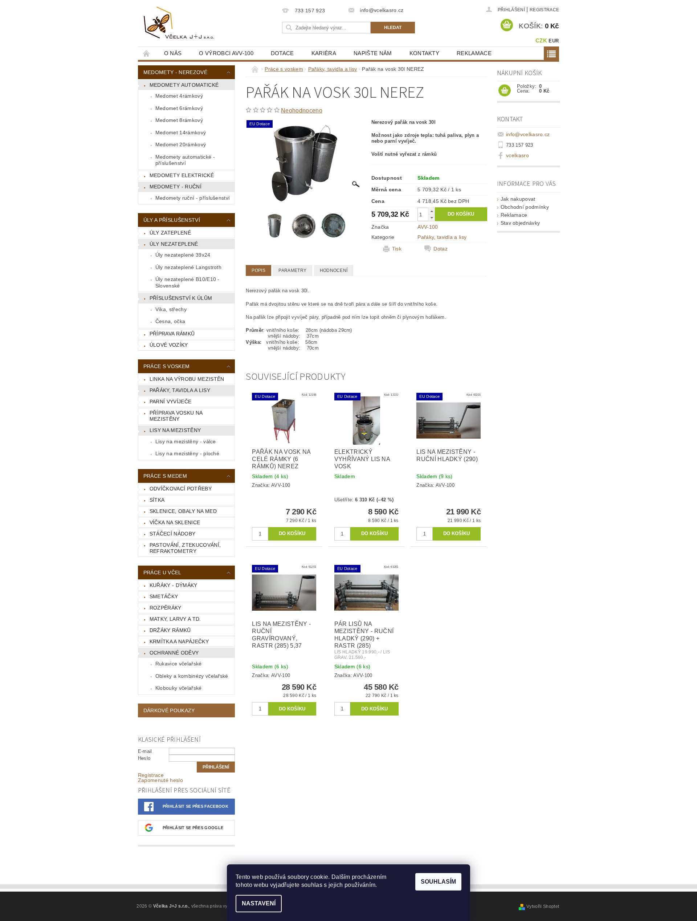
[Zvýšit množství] (431, 211)
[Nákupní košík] (504, 90)
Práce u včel (162, 572)
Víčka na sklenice (175, 522)
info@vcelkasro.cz (528, 134)
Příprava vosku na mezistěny (176, 416)
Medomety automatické (184, 85)
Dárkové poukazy (169, 710)
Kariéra (323, 53)
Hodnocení (334, 270)
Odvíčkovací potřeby (181, 489)
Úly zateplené (170, 233)
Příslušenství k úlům (181, 298)
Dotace (282, 53)
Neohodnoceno (301, 110)
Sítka (157, 500)
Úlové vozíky (169, 345)
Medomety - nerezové (175, 72)
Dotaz (440, 249)
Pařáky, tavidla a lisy (180, 390)
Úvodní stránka (146, 53)
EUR (554, 41)
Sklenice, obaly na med (183, 511)
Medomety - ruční (175, 187)
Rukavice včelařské (178, 664)
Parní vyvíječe (170, 401)
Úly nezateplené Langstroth (188, 267)
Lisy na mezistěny (175, 430)
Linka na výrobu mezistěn (187, 379)
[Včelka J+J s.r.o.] (180, 23)
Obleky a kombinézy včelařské (191, 676)
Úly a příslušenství (171, 220)
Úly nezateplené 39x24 (183, 255)
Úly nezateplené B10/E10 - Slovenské (187, 282)
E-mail (145, 751)
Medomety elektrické (182, 175)
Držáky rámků (170, 630)
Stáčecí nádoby (172, 534)
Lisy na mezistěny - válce (185, 441)
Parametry (292, 270)
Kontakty (424, 53)
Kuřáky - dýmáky (173, 585)
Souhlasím (438, 882)
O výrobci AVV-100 (226, 53)
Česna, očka (170, 321)
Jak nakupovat (518, 199)
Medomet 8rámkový (179, 120)
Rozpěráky (166, 608)
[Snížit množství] (431, 217)
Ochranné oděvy (174, 653)
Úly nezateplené (174, 244)
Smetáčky (164, 596)
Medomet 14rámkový (180, 132)
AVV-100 (427, 227)
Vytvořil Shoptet (542, 906)
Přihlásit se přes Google (193, 828)
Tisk (397, 249)
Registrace (544, 9)
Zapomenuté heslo (160, 780)
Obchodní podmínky (525, 207)
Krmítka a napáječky (179, 641)
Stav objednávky (520, 223)
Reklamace (474, 53)
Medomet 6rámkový (179, 108)
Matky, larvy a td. (175, 619)
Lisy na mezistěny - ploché (187, 453)
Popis (258, 270)
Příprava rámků (172, 334)
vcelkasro (517, 155)
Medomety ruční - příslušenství (192, 198)
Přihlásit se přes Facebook (195, 806)
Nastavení (259, 903)
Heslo (144, 758)
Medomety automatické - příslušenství (185, 160)
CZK (541, 40)
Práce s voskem (166, 366)
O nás (173, 53)
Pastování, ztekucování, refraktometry (185, 548)
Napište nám (373, 53)
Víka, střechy (171, 309)
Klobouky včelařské (178, 688)
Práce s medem (165, 476)
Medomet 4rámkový (179, 96)
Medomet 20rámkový (180, 144)
